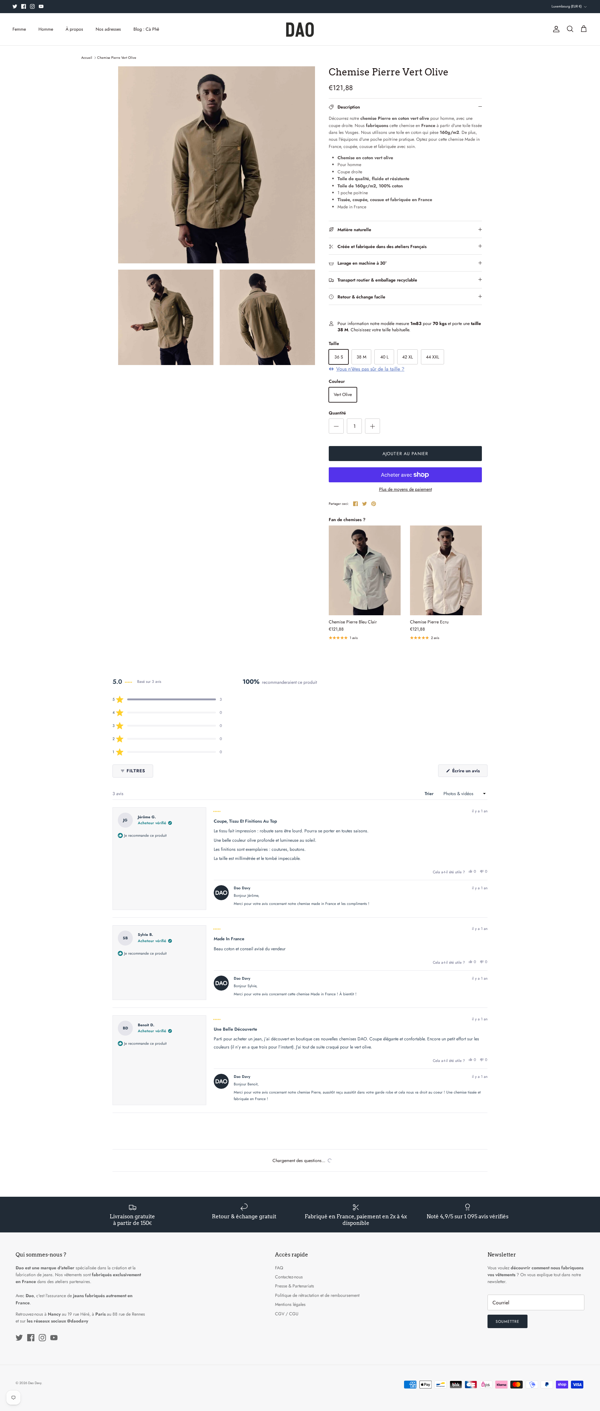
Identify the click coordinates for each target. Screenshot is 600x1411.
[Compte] (555, 29)
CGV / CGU (286, 1314)
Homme (45, 29)
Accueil (86, 57)
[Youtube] (41, 6)
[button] (167, 699)
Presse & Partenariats (294, 1286)
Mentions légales (290, 1304)
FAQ (279, 1268)
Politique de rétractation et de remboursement (317, 1295)
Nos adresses (108, 29)
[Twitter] (14, 6)
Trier (430, 793)
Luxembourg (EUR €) (567, 6)
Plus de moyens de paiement (405, 489)
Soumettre (507, 1321)
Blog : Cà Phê (146, 29)
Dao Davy (34, 1382)
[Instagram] (32, 6)
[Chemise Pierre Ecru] (446, 570)
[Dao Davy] (300, 29)
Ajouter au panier (405, 453)
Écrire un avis (469, 772)
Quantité (337, 413)
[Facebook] (23, 6)
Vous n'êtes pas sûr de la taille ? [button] (370, 369)
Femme (19, 29)
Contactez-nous (289, 1277)
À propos (74, 29)
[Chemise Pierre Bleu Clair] (365, 570)
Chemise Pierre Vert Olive (116, 57)
